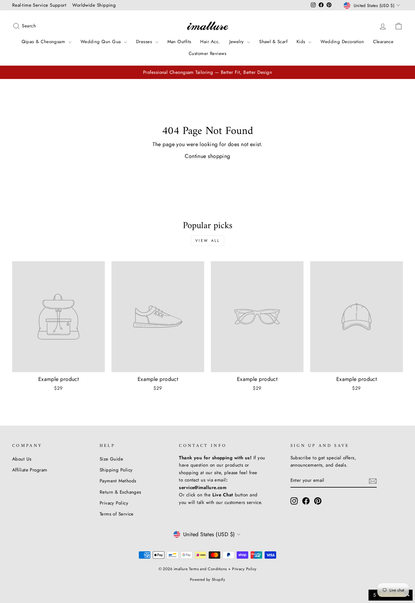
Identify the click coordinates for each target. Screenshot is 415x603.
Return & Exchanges (120, 492)
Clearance (383, 41)
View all (207, 240)
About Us (22, 459)
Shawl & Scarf (273, 41)
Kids (302, 41)
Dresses (145, 41)
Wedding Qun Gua (101, 41)
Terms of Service (117, 514)
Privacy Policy (114, 503)
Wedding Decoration (342, 41)
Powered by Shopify (207, 579)
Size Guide (111, 459)
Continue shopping (207, 156)
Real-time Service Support (39, 5)
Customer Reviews (207, 53)
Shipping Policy (116, 470)
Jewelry (237, 41)
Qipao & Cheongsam (44, 41)
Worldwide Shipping (94, 5)
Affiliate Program (29, 470)
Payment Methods (118, 481)
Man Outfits (179, 41)
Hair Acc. (210, 41)
